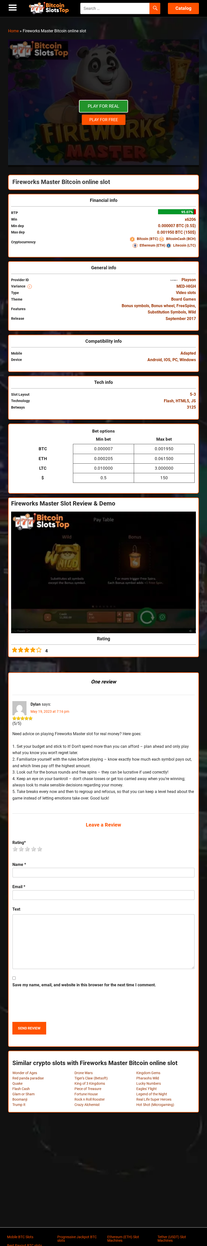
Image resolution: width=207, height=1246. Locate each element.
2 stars (21, 849)
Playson (188, 279)
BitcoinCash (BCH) (180, 239)
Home (13, 31)
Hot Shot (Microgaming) (155, 1104)
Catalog (183, 8)
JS (193, 401)
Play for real (103, 106)
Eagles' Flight (146, 1089)
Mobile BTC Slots (20, 1237)
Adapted (188, 353)
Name (19, 864)
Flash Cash (21, 1089)
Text (16, 909)
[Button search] (154, 8)
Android (154, 359)
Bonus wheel (162, 305)
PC (174, 359)
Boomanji (19, 1099)
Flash (169, 401)
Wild (192, 312)
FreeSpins (185, 305)
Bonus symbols (135, 305)
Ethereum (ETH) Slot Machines (123, 1238)
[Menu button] (12, 7)
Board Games (183, 299)
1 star (15, 849)
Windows (187, 359)
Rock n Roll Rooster (89, 1099)
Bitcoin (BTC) (147, 239)
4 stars (34, 849)
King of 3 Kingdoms (89, 1083)
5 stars (40, 849)
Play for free (103, 119)
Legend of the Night (151, 1094)
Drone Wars (83, 1073)
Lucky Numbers (148, 1083)
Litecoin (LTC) (184, 245)
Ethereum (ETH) (152, 245)
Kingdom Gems (148, 1073)
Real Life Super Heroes (153, 1099)
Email (18, 886)
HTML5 (182, 401)
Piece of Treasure (87, 1089)
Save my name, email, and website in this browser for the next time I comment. (84, 985)
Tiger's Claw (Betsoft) (91, 1078)
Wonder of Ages (24, 1073)
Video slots (186, 292)
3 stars (27, 849)
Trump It (18, 1104)
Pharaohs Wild (147, 1078)
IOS (167, 359)
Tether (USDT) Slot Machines (172, 1238)
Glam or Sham (23, 1094)
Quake (17, 1083)
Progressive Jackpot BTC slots (77, 1238)
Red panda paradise (28, 1078)
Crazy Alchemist (87, 1104)
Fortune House (86, 1094)
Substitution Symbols (167, 312)
